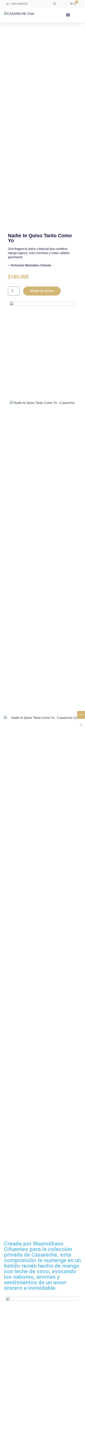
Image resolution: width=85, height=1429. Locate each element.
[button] (54, 3)
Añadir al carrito (42, 291)
